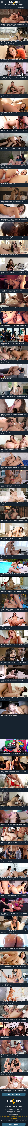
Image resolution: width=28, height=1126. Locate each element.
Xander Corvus (9, 468)
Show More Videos (14, 1094)
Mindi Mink (8, 167)
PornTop (2, 592)
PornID (2, 132)
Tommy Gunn (11, 826)
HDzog (2, 149)
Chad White (7, 699)
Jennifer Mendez (10, 1003)
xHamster (3, 1021)
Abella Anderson (11, 539)
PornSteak (3, 646)
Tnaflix (2, 114)
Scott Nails (8, 610)
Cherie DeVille (9, 1074)
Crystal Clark (8, 362)
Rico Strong (8, 628)
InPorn (2, 185)
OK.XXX (2, 344)
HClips (2, 451)
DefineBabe (3, 291)
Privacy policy (11, 1111)
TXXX (2, 96)
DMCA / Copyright (18, 1106)
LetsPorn (3, 61)
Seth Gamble (9, 61)
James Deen (9, 967)
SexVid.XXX (3, 415)
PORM (2, 808)
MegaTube (3, 43)
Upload (19, 1111)
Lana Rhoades (11, 932)
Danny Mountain (11, 291)
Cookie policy (19, 1109)
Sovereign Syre (11, 879)
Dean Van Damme (11, 1021)
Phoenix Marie (12, 78)
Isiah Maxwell (11, 327)
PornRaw (3, 950)
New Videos (21, 7)
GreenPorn (3, 772)
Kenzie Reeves (9, 1091)
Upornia (2, 504)
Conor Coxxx (8, 132)
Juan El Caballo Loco (11, 220)
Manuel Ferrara (11, 25)
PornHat (2, 967)
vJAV (2, 309)
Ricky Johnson (9, 486)
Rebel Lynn (8, 273)
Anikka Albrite (8, 451)
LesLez (2, 362)
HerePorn (14, 2)
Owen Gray (7, 843)
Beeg (2, 1038)
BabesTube (3, 539)
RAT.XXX (2, 220)
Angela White (9, 985)
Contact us (8, 1106)
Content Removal (14, 1114)
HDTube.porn (3, 25)
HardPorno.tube (4, 78)
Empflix (2, 167)
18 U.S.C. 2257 (9, 1109)
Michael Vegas (10, 202)
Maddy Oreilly (8, 238)
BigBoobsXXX (4, 932)
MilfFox (2, 433)
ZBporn (2, 273)
